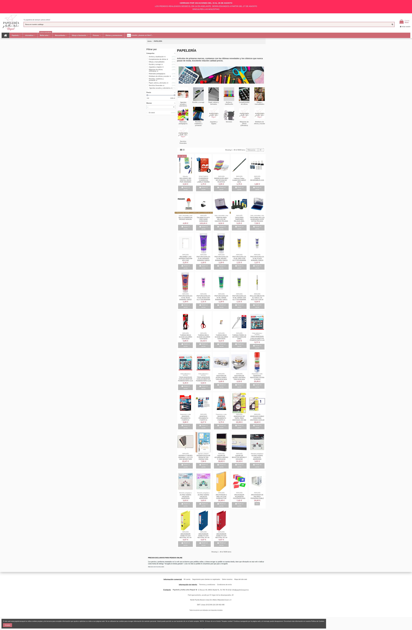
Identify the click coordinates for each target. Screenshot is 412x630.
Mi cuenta (187, 579)
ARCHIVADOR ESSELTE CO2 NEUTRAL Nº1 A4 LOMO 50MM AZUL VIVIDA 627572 (203, 537)
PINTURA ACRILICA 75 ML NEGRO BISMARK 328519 (221, 258)
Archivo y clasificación (229, 103)
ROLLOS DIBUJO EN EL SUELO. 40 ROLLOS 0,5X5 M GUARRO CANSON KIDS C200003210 (257, 299)
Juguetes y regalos (213, 122)
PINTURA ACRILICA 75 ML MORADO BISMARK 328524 (203, 258)
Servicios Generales (183, 142)
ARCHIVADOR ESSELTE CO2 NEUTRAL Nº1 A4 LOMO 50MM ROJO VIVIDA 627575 (221, 537)
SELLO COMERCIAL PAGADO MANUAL (185, 218)
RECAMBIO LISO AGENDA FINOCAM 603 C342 (185, 258)
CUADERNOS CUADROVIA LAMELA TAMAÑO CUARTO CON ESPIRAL (203, 181)
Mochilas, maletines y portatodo (198, 123)
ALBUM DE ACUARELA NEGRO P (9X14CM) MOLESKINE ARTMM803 (221, 459)
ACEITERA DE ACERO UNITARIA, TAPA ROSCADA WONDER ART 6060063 (239, 379)
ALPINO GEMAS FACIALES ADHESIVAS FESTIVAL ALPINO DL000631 (185, 498)
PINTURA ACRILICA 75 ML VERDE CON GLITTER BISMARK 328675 (239, 298)
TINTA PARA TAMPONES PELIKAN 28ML (239, 219)
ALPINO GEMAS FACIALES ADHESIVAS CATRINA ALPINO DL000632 (257, 459)
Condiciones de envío (224, 584)
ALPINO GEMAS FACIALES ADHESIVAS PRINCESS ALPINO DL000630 (203, 498)
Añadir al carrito (186, 188)
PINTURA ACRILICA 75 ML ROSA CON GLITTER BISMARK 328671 (203, 298)
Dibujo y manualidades (259, 103)
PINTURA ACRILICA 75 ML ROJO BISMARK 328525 (185, 297)
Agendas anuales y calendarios (183, 104)
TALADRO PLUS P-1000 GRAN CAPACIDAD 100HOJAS (203, 220)
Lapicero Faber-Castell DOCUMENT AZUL (239, 180)
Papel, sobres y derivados (213, 103)
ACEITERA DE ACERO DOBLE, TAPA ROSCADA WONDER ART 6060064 (221, 379)
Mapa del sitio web (240, 579)
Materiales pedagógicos (183, 122)
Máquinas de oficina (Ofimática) (244, 123)
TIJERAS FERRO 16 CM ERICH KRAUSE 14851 (239, 337)
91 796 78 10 (224, 590)
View (257, 504)
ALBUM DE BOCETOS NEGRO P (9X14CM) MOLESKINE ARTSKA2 (239, 459)
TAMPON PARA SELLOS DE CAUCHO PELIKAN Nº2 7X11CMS (221, 220)
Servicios (229, 122)
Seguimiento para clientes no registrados (206, 579)
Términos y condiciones (207, 584)
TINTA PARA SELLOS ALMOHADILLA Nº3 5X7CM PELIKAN (257, 219)
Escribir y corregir (198, 102)
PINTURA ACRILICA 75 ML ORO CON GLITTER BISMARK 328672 (239, 259)
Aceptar (7, 625)
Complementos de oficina (244, 103)
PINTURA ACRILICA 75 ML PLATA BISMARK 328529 (257, 258)
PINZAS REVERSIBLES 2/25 (257, 179)
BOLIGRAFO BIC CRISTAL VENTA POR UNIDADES (185, 180)
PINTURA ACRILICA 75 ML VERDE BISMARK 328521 (221, 297)
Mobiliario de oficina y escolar (259, 122)
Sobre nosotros (227, 579)
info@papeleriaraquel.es (240, 590)
